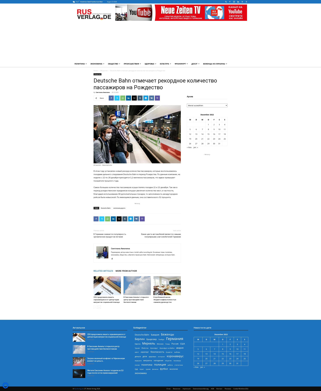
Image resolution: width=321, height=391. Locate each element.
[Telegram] (145, 98)
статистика (179, 365)
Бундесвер (151, 339)
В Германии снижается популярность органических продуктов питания (110, 235)
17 (219, 134)
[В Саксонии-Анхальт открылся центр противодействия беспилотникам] (137, 285)
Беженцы (167, 334)
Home (96, 71)
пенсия (137, 365)
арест (137, 352)
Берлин (140, 339)
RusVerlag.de (79, 389)
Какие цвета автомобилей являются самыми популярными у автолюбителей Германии (161, 235)
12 (190, 134)
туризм (148, 369)
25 (225, 139)
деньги (138, 356)
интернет (161, 357)
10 (219, 129)
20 (196, 139)
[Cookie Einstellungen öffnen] (6, 388)
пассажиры (177, 361)
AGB (212, 389)
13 (196, 134)
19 (190, 139)
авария (179, 347)
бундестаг (169, 352)
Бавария (155, 334)
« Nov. (189, 147)
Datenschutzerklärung (201, 389)
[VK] (151, 98)
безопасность (157, 352)
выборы (177, 352)
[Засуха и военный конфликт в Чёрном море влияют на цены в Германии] (79, 361)
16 (214, 134)
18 (225, 134)
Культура (164, 64)
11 (225, 129)
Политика (79, 64)
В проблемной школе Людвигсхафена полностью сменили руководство (164, 299)
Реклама (228, 389)
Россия (175, 343)
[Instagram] (234, 2)
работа (170, 365)
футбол (164, 369)
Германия (174, 338)
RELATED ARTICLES (103, 271)
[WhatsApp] (122, 98)
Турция (137, 348)
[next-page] (99, 307)
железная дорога (119, 208)
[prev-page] (95, 307)
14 (202, 134)
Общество (113, 64)
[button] (226, 2)
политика (146, 364)
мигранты (147, 360)
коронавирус (175, 356)
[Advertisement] (160, 42)
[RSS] (242, 2)
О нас (169, 389)
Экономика (96, 64)
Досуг (194, 64)
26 (190, 143)
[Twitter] (246, 2)
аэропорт (145, 352)
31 (219, 143)
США (182, 343)
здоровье (152, 356)
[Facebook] (230, 2)
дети (145, 356)
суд (136, 369)
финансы (155, 369)
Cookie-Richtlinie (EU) (240, 389)
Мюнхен (160, 344)
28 (202, 143)
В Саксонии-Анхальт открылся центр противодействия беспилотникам (136, 299)
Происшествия (131, 64)
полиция (160, 364)
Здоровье (149, 64)
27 (196, 143)
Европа (137, 344)
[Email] (134, 98)
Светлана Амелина (103, 92)
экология (174, 369)
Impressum (187, 389)
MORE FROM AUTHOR (126, 271)
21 (202, 139)
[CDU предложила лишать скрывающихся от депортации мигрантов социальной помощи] (107, 285)
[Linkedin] (238, 2)
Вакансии (176, 389)
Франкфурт (180, 64)
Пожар (167, 344)
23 (214, 139)
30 (214, 143)
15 (208, 134)
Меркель (148, 343)
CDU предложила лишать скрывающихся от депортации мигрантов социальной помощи (107, 299)
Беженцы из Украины (214, 64)
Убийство (144, 348)
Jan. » (195, 147)
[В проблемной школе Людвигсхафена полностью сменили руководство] (167, 285)
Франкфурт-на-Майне (167, 348)
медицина (138, 361)
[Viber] (157, 98)
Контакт (219, 389)
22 (208, 139)
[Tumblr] (140, 98)
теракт (142, 369)
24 (219, 139)
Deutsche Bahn (106, 208)
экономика (141, 373)
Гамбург (161, 339)
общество (168, 361)
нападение (158, 360)
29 (208, 143)
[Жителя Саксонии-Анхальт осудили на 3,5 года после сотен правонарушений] (79, 373)
